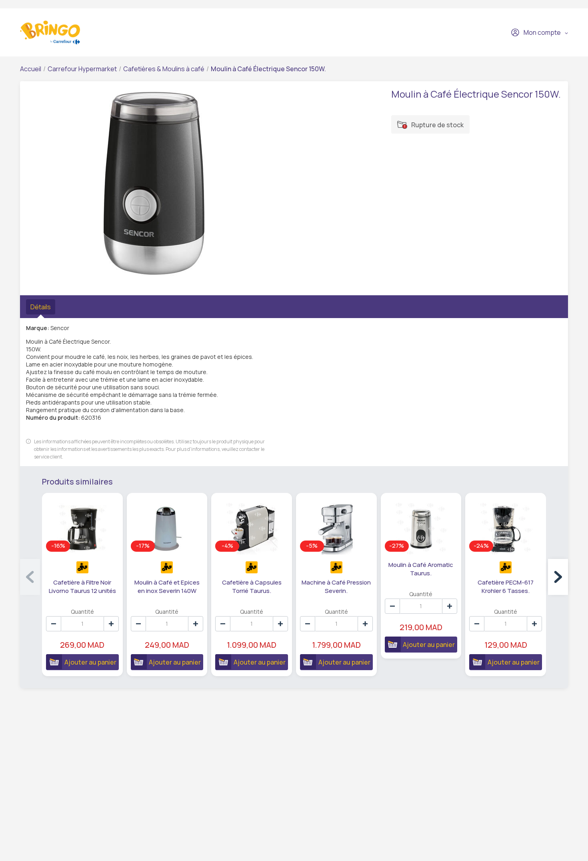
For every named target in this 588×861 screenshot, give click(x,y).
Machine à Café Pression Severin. (336, 586)
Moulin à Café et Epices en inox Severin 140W (167, 586)
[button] (558, 577)
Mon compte (542, 32)
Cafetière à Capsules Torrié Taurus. (252, 586)
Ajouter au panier (90, 662)
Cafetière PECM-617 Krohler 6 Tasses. (506, 586)
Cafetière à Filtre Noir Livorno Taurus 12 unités (82, 586)
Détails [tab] (40, 306)
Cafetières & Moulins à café (163, 68)
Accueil (30, 68)
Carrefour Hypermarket (82, 68)
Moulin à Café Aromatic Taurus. (420, 569)
